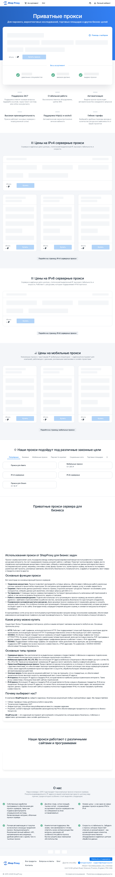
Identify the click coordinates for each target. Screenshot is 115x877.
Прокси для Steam (18, 483)
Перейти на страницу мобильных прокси (57, 430)
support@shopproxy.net (102, 863)
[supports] (90, 3)
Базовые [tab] (25, 457)
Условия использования (75, 874)
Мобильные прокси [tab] (39, 457)
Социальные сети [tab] (77, 457)
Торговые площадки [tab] (95, 457)
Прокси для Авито (18, 465)
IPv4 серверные (17, 475)
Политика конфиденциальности (99, 874)
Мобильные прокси (75, 464)
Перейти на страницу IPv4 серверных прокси (57, 258)
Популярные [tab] (14, 457)
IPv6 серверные (73, 475)
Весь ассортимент (57, 65)
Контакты (29, 865)
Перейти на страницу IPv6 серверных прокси (57, 333)
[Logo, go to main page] (12, 3)
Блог (59, 861)
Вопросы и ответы (46, 861)
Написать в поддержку (101, 859)
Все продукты (30, 861)
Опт (43, 3)
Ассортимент (33, 3)
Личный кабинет (104, 3)
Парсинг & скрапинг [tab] (58, 457)
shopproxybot (86, 863)
